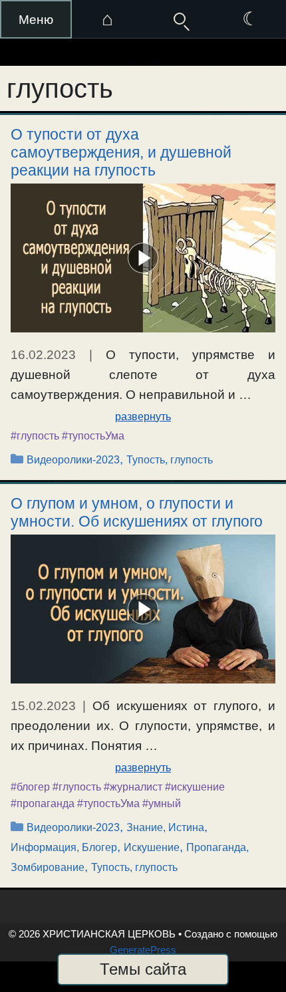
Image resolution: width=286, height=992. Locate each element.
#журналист (133, 787)
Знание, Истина (165, 827)
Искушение (152, 847)
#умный (161, 803)
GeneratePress (143, 949)
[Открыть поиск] (179, 19)
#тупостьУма (93, 435)
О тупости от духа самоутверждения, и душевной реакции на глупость (121, 152)
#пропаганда (42, 803)
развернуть (143, 416)
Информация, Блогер (64, 847)
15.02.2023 (43, 706)
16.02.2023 (43, 355)
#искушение (195, 787)
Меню (36, 20)
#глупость (35, 435)
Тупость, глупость (169, 459)
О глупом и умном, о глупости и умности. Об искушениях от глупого (137, 512)
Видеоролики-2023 (73, 459)
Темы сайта (143, 969)
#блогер (30, 787)
